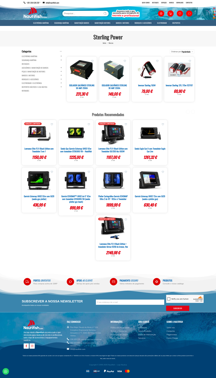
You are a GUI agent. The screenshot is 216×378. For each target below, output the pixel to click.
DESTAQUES (25, 64)
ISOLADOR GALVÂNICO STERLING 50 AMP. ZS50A (81, 87)
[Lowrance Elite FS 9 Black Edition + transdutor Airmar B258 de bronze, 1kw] (113, 228)
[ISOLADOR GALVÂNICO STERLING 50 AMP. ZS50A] (82, 70)
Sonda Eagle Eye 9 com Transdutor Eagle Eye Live (150, 150)
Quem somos (146, 3)
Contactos (189, 3)
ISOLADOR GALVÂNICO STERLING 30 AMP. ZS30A (114, 87)
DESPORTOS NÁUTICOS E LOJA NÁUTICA (34, 87)
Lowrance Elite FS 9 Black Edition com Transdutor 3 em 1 (39, 150)
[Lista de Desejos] (92, 61)
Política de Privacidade (119, 327)
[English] (214, 8)
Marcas (171, 3)
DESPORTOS (176, 23)
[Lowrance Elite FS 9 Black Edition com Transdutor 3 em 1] (39, 133)
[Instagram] (32, 346)
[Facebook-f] (26, 346)
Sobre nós (170, 327)
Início (104, 43)
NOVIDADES (25, 90)
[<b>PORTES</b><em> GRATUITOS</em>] (27, 281)
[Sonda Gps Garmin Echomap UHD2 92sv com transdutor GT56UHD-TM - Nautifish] (76, 133)
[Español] (214, 17)
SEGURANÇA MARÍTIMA (61, 23)
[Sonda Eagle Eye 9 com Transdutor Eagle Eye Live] (150, 133)
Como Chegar (172, 338)
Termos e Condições (118, 331)
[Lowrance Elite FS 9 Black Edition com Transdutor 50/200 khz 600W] (113, 133)
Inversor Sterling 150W (147, 85)
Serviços (164, 3)
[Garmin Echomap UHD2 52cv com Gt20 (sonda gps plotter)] (39, 181)
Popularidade (186, 51)
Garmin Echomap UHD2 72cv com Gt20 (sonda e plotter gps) (150, 198)
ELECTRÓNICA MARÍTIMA (41, 23)
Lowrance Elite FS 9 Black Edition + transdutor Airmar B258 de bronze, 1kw (113, 245)
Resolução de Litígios (119, 335)
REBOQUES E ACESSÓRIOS (143, 23)
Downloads (179, 3)
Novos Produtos (145, 331)
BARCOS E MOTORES (122, 23)
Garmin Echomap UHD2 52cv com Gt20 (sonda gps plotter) (39, 198)
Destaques (155, 3)
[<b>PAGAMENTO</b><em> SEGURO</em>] (113, 281)
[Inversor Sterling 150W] (146, 70)
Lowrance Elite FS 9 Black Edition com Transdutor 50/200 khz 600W (113, 150)
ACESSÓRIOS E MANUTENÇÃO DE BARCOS (35, 68)
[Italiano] (214, 11)
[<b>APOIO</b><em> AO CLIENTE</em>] (70, 281)
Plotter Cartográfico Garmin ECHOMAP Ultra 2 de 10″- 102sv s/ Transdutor (113, 198)
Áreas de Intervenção (147, 335)
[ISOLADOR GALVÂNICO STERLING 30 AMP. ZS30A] (114, 70)
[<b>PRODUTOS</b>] (156, 281)
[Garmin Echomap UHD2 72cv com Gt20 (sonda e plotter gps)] (150, 181)
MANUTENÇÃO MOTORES (102, 23)
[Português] (214, 14)
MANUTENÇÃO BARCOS (81, 23)
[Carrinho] (170, 13)
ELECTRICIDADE (162, 23)
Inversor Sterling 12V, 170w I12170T (179, 85)
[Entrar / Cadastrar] (161, 13)
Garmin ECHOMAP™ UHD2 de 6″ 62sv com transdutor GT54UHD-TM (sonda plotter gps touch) (76, 199)
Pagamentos (171, 335)
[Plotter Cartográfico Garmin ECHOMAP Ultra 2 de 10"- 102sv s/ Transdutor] (113, 181)
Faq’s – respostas (117, 338)
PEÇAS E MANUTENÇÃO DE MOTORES (33, 71)
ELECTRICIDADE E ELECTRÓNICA (32, 83)
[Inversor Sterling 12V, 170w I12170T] (179, 70)
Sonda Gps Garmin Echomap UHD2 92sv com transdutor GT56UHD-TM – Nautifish (76, 150)
